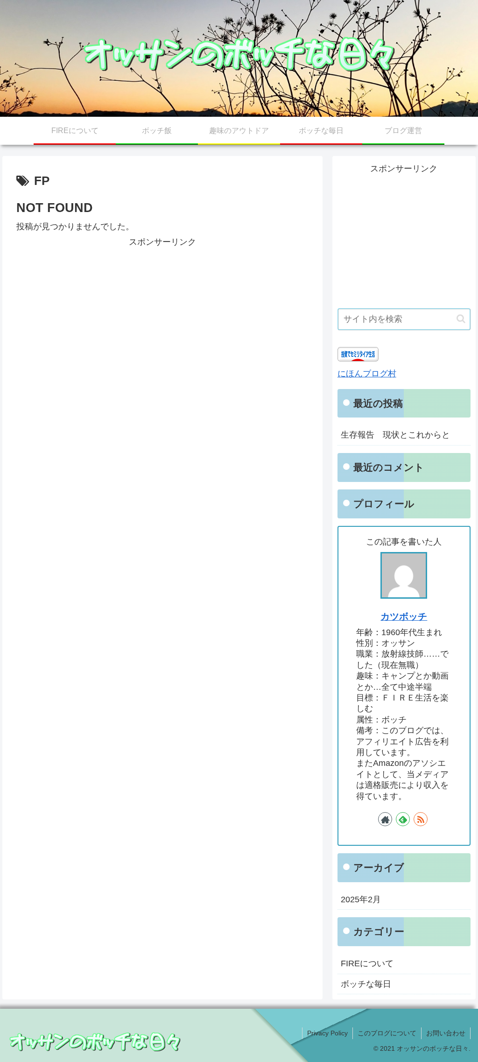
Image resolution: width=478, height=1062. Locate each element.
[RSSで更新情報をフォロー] (421, 819)
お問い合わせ (445, 1033)
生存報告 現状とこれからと (395, 434)
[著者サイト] (385, 819)
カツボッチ (403, 616)
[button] (461, 318)
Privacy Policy (327, 1033)
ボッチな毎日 (366, 984)
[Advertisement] (162, 314)
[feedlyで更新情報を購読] (403, 819)
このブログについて (387, 1033)
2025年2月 (361, 899)
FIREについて (367, 963)
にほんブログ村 (366, 373)
